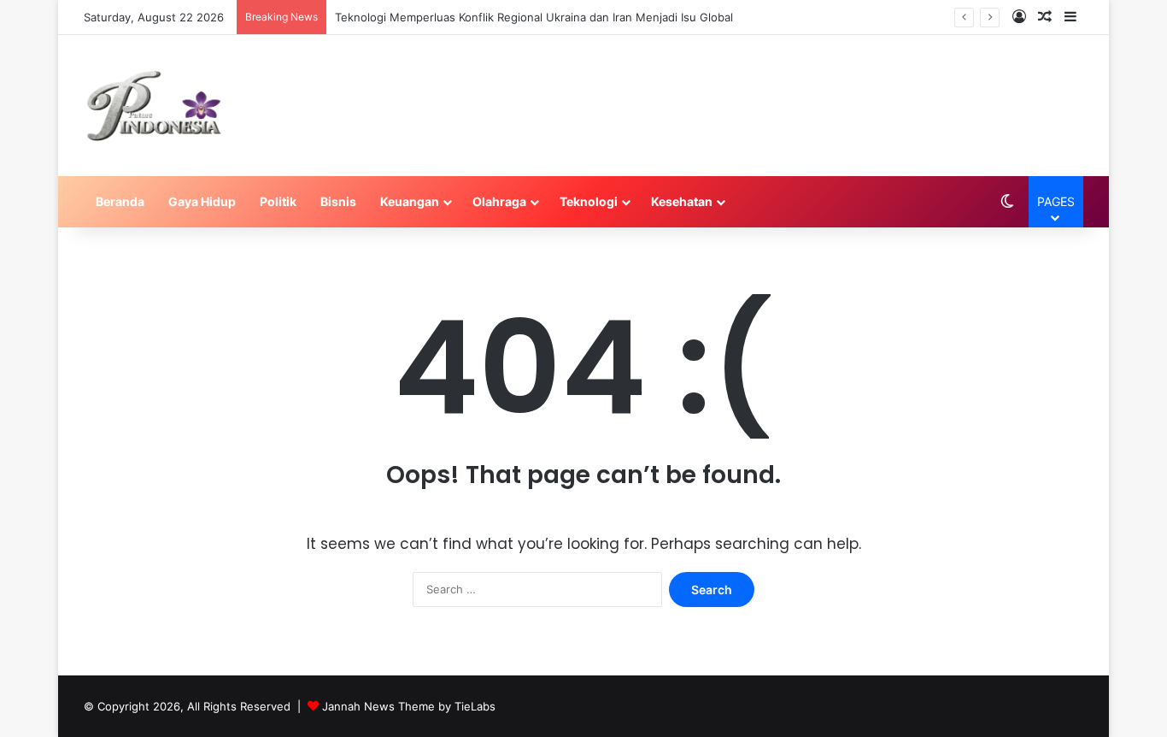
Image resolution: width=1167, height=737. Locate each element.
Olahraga (499, 201)
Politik (278, 201)
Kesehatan (682, 201)
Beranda (120, 201)
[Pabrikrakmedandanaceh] (154, 105)
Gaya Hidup (202, 201)
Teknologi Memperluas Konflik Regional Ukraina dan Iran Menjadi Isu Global (534, 17)
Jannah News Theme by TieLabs (409, 706)
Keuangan (409, 201)
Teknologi (589, 201)
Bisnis (338, 201)
